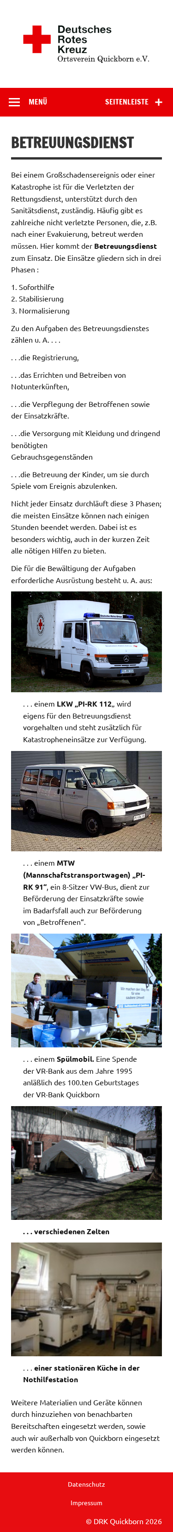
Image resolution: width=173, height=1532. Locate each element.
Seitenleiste (127, 102)
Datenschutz (86, 1484)
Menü (38, 102)
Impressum (86, 1502)
